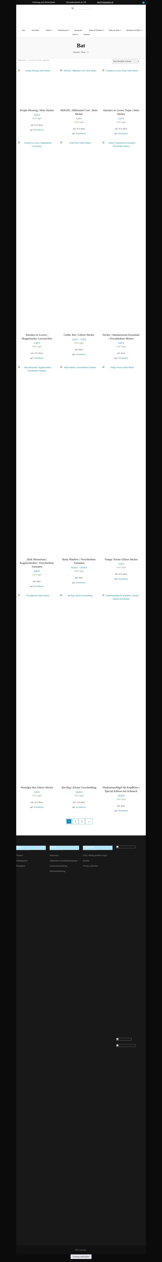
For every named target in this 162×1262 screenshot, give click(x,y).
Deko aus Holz (114, 30)
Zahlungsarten (22, 861)
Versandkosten (39, 130)
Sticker (48, 30)
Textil (74, 34)
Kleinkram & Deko (133, 30)
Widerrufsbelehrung (57, 871)
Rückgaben (20, 866)
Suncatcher (78, 30)
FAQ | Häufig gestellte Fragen (95, 855)
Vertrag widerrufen (90, 866)
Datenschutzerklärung (58, 866)
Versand (19, 855)
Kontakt (86, 861)
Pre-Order (35, 30)
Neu (23, 30)
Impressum (54, 855)
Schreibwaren (62, 30)
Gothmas (86, 34)
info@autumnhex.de (105, 2)
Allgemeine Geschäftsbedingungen (64, 861)
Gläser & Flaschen (95, 30)
